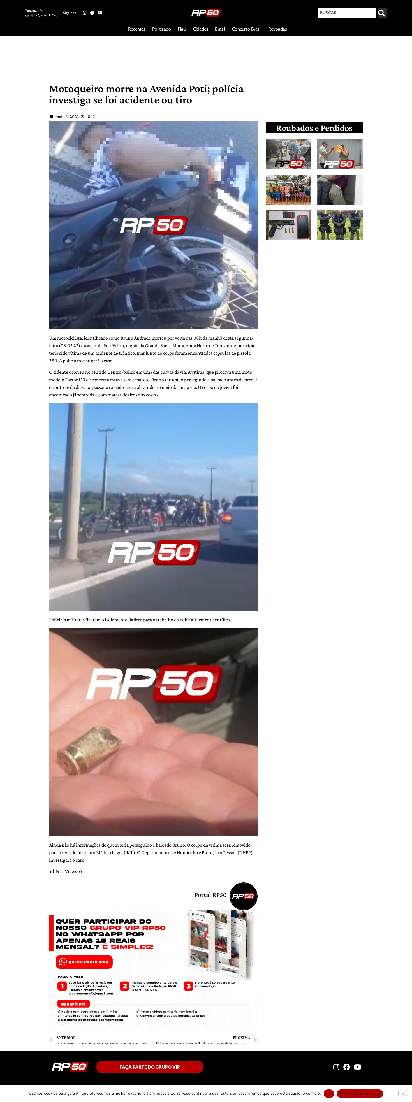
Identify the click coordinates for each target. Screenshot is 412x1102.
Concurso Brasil (246, 29)
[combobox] (347, 13)
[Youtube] (100, 13)
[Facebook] (92, 13)
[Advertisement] (136, 54)
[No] (403, 1093)
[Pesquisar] (382, 13)
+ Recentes (135, 29)
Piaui (182, 29)
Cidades (200, 29)
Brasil (220, 29)
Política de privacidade (360, 1093)
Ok (329, 1093)
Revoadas (277, 29)
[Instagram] (85, 13)
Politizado (161, 29)
